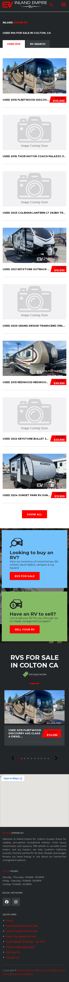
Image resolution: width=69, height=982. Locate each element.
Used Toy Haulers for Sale (21, 936)
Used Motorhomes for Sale (22, 925)
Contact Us (12, 957)
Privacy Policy (46, 970)
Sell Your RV (25, 629)
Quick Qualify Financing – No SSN (25, 941)
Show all (34, 514)
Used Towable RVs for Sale (21, 931)
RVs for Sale (25, 576)
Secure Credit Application (20, 947)
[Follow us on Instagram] (16, 902)
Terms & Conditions (22, 974)
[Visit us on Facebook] (7, 902)
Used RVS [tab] (14, 44)
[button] (13, 758)
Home (9, 920)
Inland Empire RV (27, 970)
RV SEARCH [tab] (37, 44)
